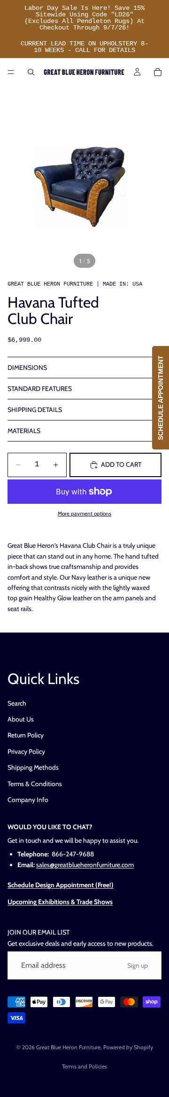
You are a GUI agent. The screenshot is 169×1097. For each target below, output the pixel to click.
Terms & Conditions (35, 784)
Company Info (28, 799)
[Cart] (157, 72)
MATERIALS (24, 431)
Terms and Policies (84, 1066)
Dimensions (27, 367)
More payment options (84, 513)
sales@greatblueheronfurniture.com (85, 865)
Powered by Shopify (128, 1047)
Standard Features (40, 388)
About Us (21, 719)
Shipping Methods (33, 768)
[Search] (31, 72)
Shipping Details (35, 409)
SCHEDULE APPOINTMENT (160, 397)
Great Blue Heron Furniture (68, 1047)
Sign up (137, 965)
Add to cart (121, 464)
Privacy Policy (26, 751)
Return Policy (26, 735)
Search (17, 703)
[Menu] (11, 72)
